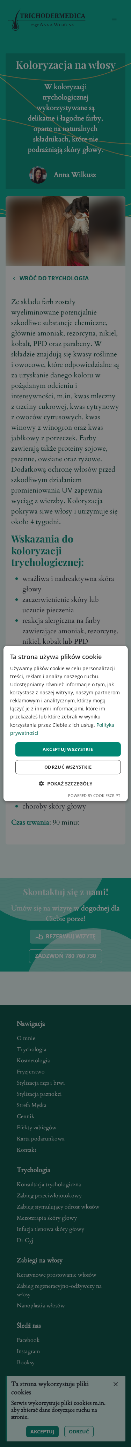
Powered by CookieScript (94, 795)
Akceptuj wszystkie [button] (68, 749)
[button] (66, 784)
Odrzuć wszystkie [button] (68, 767)
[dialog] (65, 724)
